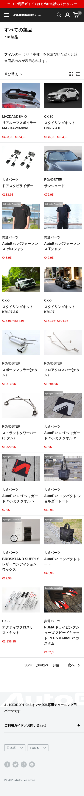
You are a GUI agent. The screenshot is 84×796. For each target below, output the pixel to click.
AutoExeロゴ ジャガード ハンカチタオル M (62, 435)
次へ (71, 665)
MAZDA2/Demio (14, 116)
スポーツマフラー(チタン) (20, 372)
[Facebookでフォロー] (7, 764)
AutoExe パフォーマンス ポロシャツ (20, 246)
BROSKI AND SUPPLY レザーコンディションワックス (20, 564)
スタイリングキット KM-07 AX (17, 309)
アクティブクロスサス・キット (17, 629)
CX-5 (5, 300)
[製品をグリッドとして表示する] (71, 74)
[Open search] (59, 15)
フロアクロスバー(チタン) (62, 372)
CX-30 (48, 116)
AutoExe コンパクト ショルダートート (62, 498)
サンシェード (54, 186)
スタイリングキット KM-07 (59, 309)
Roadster (53, 179)
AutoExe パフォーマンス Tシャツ (62, 246)
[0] (76, 14)
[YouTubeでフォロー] (32, 764)
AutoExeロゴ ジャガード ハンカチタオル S (20, 498)
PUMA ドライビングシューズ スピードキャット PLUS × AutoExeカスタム (61, 635)
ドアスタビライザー (17, 186)
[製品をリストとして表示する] (78, 74)
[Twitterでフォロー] (15, 764)
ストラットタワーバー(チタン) (19, 435)
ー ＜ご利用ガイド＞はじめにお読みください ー (42, 4)
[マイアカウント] (67, 15)
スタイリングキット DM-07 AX (59, 125)
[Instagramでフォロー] (24, 764)
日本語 (11, 748)
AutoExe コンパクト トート (62, 561)
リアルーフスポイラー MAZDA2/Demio (19, 125)
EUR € (34, 748)
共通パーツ (10, 179)
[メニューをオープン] (6, 15)
